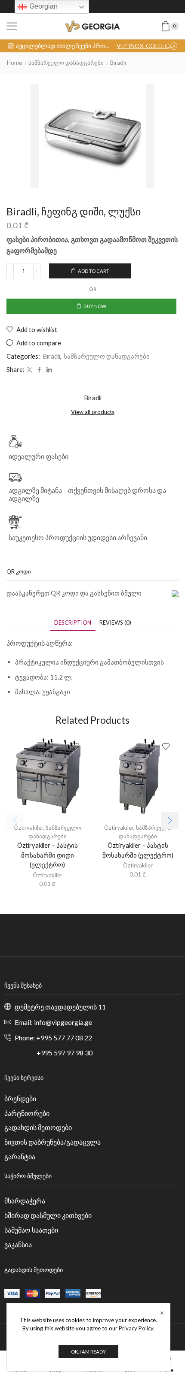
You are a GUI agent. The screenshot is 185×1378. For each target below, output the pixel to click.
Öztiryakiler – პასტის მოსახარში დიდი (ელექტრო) (47, 854)
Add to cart (93, 271)
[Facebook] (39, 369)
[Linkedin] (114, 6)
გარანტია (19, 1156)
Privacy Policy (136, 1328)
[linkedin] (48, 369)
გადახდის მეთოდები (38, 1127)
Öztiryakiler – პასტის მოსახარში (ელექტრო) (137, 849)
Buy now (94, 306)
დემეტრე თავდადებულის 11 (60, 1007)
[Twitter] (100, 6)
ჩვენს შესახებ (23, 985)
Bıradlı (118, 62)
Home (14, 62)
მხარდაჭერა (24, 1201)
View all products (92, 411)
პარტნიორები (26, 1113)
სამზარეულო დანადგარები (66, 62)
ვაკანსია (18, 1244)
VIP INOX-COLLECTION (147, 45)
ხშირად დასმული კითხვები (48, 1215)
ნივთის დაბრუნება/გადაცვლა (52, 1142)
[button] (170, 820)
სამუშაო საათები (31, 1230)
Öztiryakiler (28, 827)
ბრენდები (20, 1098)
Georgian (43, 6)
